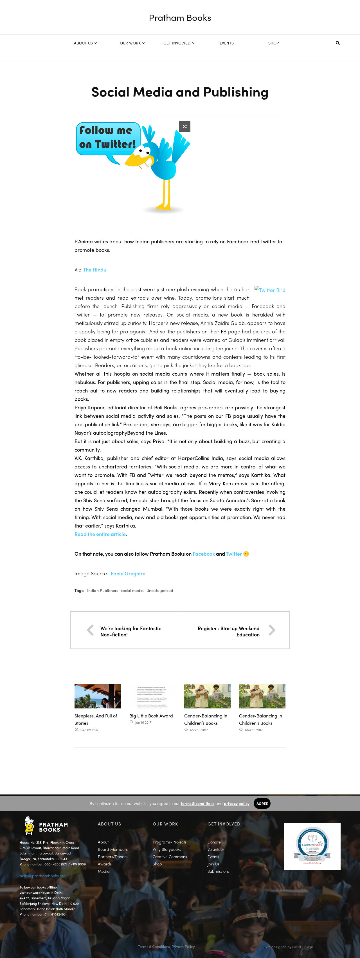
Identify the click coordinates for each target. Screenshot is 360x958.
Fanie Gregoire (128, 573)
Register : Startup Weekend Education (229, 631)
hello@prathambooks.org (43, 875)
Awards (105, 864)
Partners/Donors (112, 856)
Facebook (204, 553)
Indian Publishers (102, 590)
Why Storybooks (167, 849)
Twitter (234, 553)
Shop (157, 864)
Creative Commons (170, 856)
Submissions (219, 871)
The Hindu (94, 269)
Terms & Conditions (154, 946)
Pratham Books (180, 17)
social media (132, 590)
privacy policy (236, 803)
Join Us (213, 864)
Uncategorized (160, 590)
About (103, 842)
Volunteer (216, 849)
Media (104, 871)
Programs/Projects (169, 842)
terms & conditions (197, 803)
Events (213, 856)
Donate (214, 842)
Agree (262, 803)
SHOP (273, 43)
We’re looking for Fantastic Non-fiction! (130, 631)
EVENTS (227, 43)
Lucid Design (302, 946)
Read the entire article (100, 533)
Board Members (113, 849)
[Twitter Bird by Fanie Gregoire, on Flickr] (270, 289)
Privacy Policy (183, 946)
